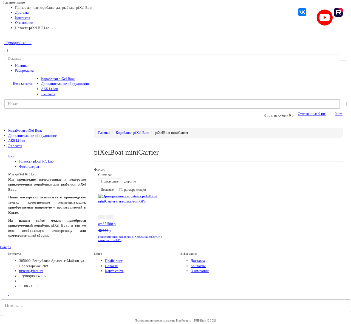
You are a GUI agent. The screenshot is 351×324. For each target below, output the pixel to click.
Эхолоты (48, 94)
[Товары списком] (329, 175)
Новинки (22, 65)
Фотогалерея (29, 166)
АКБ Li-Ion (49, 89)
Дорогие (130, 181)
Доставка (22, 12)
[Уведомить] (117, 217)
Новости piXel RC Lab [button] (32, 28)
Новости (111, 266)
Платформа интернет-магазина (155, 320)
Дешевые (107, 190)
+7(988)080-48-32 (18, 43)
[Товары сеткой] (336, 175)
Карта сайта (114, 271)
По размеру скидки (132, 190)
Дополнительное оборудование (65, 84)
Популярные (109, 181)
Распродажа (24, 70)
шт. (312, 114)
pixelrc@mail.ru (31, 271)
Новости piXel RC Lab (36, 161)
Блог (11, 156)
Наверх (5, 247)
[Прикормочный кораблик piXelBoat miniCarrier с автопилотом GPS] (135, 198)
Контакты (22, 18)
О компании (24, 23)
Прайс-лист (114, 261)
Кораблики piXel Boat (58, 79)
